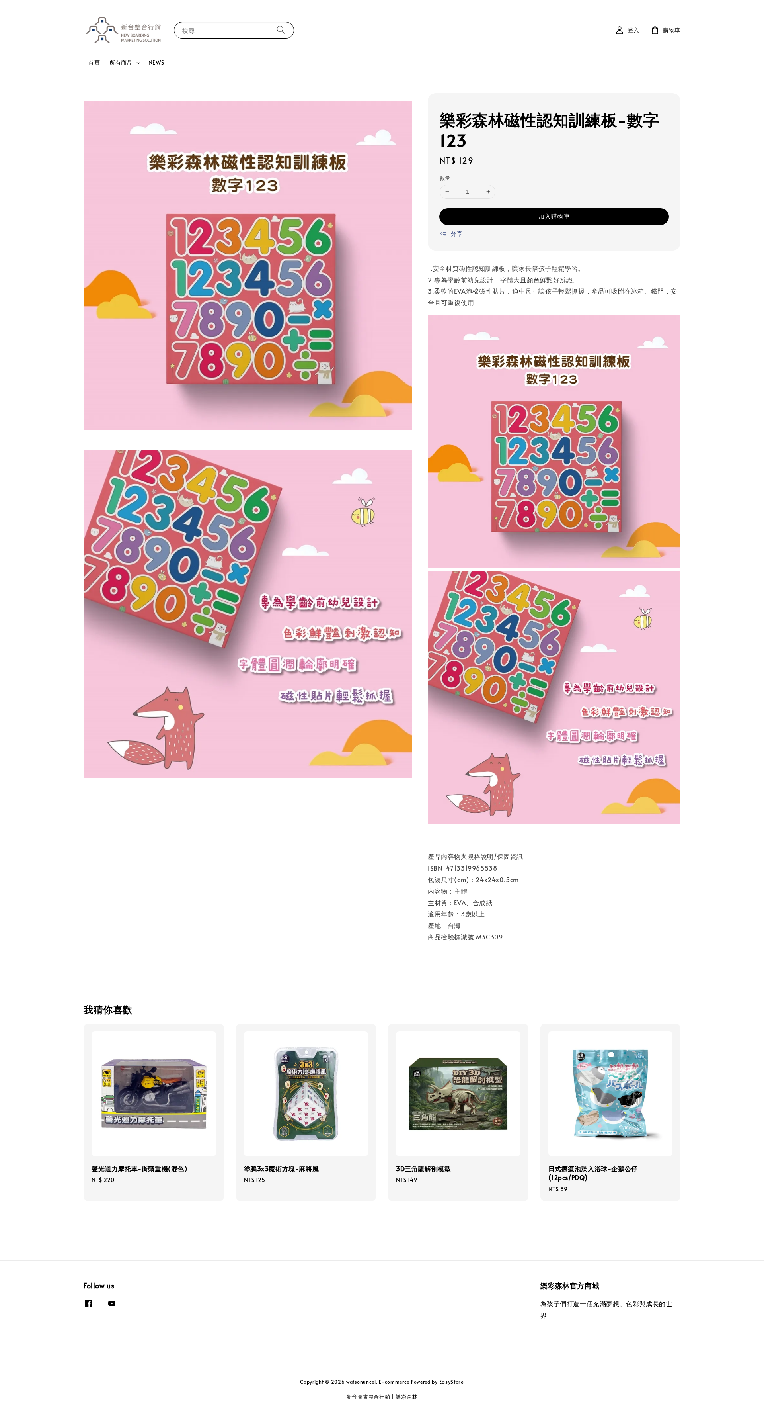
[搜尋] (281, 30)
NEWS (156, 62)
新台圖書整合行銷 (368, 1396)
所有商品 (121, 62)
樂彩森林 (406, 1396)
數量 (445, 178)
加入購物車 (554, 216)
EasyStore (451, 1381)
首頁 (94, 62)
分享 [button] (456, 233)
